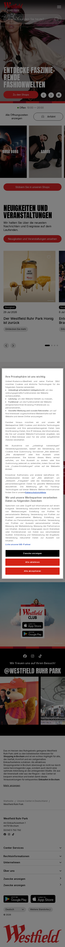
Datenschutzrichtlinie (35, 492)
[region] (32, 473)
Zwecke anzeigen (32, 553)
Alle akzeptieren (32, 571)
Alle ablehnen (32, 562)
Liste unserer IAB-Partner (18, 544)
